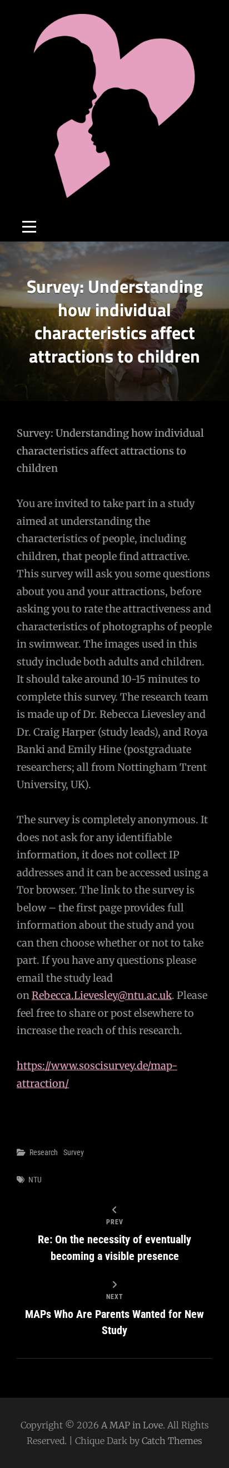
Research (43, 1152)
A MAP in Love (132, 1425)
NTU (35, 1179)
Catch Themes (172, 1440)
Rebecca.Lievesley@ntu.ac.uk (102, 995)
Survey (73, 1152)
